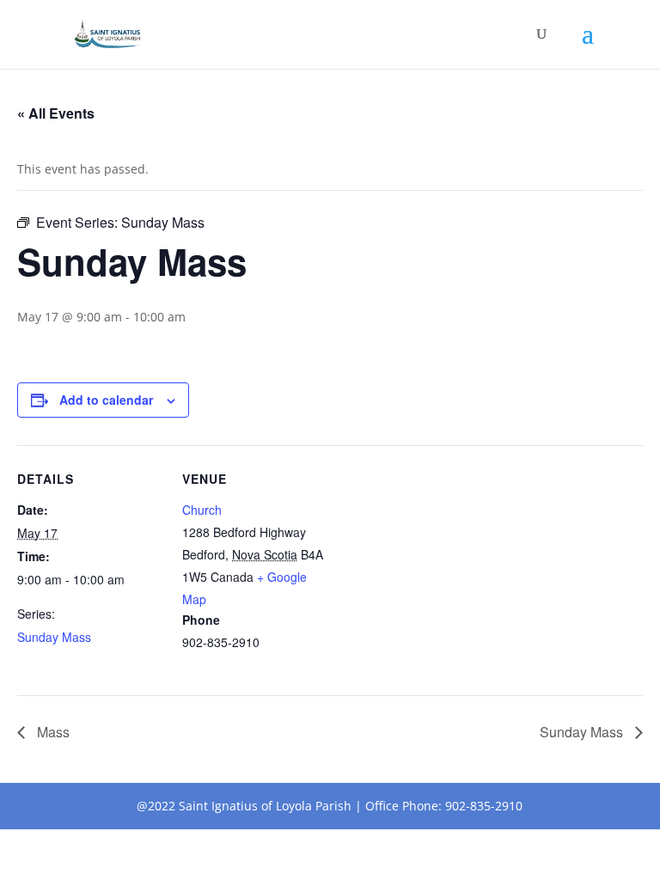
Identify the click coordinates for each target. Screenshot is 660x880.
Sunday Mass (54, 636)
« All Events (56, 113)
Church (202, 509)
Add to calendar (106, 399)
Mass (52, 732)
